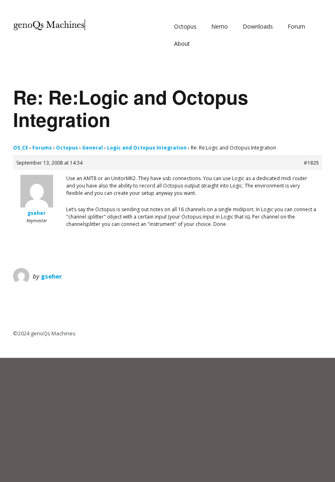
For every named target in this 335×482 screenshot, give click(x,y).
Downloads (258, 26)
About (182, 43)
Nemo (219, 26)
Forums (42, 147)
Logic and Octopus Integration (147, 147)
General (92, 147)
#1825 (311, 162)
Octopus (185, 26)
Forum (296, 26)
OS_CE (20, 147)
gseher (51, 276)
